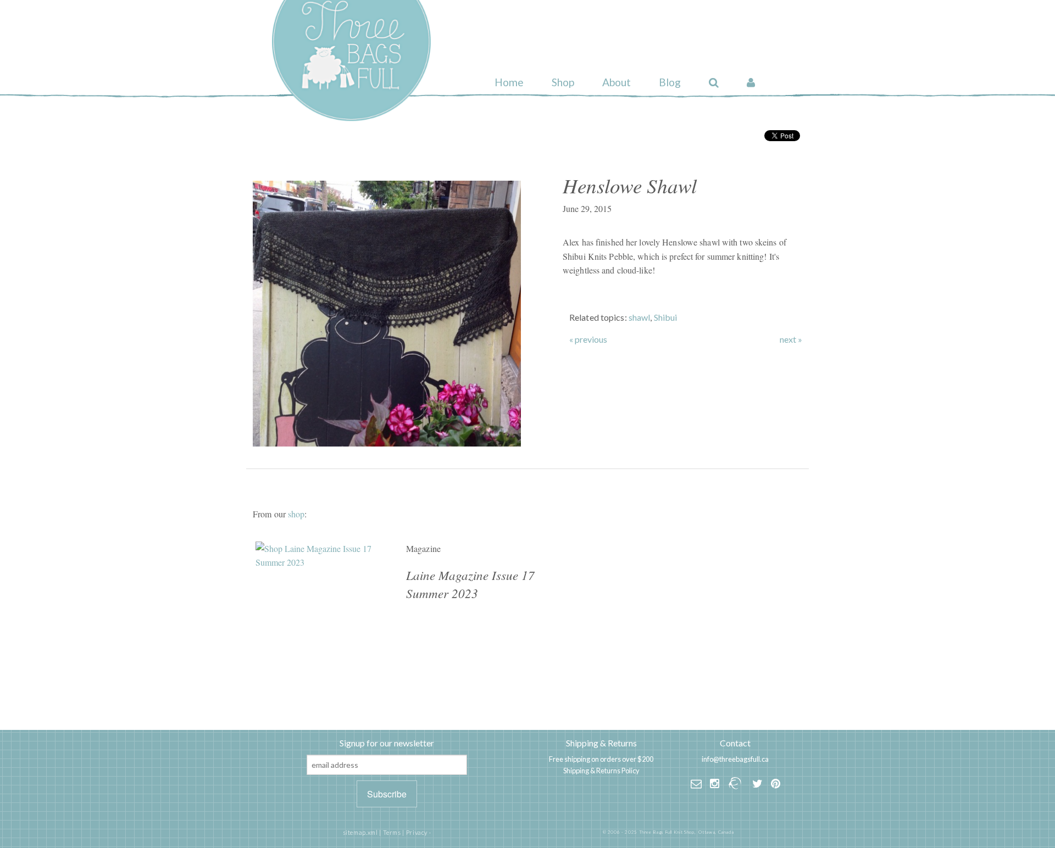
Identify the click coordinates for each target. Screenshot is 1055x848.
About (616, 82)
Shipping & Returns (601, 743)
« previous (588, 339)
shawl (640, 317)
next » (791, 339)
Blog (670, 82)
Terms (392, 832)
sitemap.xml (360, 832)
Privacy (416, 832)
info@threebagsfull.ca (735, 759)
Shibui (666, 317)
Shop (563, 82)
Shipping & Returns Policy (601, 770)
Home (509, 82)
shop (296, 514)
